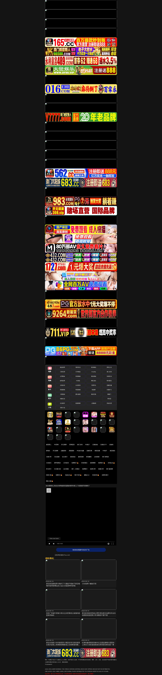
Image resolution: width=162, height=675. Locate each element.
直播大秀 (101, 469)
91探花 (78, 380)
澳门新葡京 (105, 457)
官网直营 (72, 444)
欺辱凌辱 (62, 380)
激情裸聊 (93, 463)
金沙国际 (66, 469)
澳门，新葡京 (76, 469)
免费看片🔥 (75, 463)
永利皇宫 (66, 463)
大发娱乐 (48, 463)
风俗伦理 (109, 403)
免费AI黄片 (105, 475)
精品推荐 (62, 367)
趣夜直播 (81, 457)
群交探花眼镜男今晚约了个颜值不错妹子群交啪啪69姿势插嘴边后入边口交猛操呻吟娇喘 (63, 585)
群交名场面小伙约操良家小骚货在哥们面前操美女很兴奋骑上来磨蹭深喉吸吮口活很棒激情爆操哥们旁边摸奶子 (63, 644)
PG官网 (56, 444)
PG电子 (87, 444)
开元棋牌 (64, 444)
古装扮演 (62, 385)
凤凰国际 (71, 450)
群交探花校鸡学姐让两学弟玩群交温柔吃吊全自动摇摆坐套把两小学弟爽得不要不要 (99, 614)
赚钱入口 (87, 475)
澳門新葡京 (57, 463)
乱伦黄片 (65, 457)
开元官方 (48, 469)
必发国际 (97, 457)
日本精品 (78, 372)
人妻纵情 (93, 403)
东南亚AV (109, 376)
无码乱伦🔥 (111, 463)
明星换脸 (78, 389)
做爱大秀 (93, 469)
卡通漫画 (62, 394)
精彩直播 (97, 450)
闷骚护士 (109, 389)
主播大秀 (48, 457)
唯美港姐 (93, 376)
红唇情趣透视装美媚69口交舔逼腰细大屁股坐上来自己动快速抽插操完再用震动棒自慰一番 (98, 643)
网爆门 (109, 394)
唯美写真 (93, 394)
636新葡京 (84, 463)
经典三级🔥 (49, 475)
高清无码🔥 (95, 475)
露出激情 (78, 394)
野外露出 (109, 380)
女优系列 (78, 385)
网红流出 (93, 380)
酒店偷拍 (112, 450)
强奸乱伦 (78, 367)
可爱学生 (93, 385)
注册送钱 (95, 444)
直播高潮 (89, 450)
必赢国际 (63, 450)
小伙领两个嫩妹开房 (89, 584)
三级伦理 (62, 372)
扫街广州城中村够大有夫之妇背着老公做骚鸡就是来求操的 (63, 614)
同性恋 (109, 398)
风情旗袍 (62, 389)
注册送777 (103, 444)
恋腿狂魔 (109, 385)
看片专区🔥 (78, 475)
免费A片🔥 (59, 475)
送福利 (111, 444)
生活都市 (62, 403)
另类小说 (62, 407)
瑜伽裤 (93, 389)
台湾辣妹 (62, 376)
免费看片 (85, 469)
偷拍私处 (73, 457)
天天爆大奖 (57, 469)
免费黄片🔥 (101, 463)
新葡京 (48, 450)
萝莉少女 (109, 367)
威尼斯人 (48, 444)
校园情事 (78, 403)
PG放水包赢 (80, 450)
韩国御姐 (78, 376)
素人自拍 (109, 372)
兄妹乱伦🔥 (68, 475)
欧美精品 (93, 367)
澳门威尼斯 (109, 469)
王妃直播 (57, 457)
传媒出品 (62, 398)
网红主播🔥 (49, 481)
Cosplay (93, 372)
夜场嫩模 (89, 457)
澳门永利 (80, 444)
